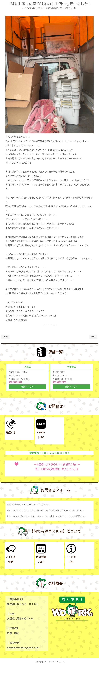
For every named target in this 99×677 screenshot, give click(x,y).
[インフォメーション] (71, 553)
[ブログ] (41, 553)
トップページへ (49, 325)
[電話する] (11, 428)
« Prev (5, 337)
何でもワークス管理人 (63, 8)
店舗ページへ (27, 387)
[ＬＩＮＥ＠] (41, 428)
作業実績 (40, 8)
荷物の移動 (49, 8)
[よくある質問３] (11, 553)
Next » (93, 337)
